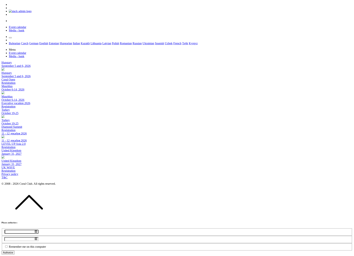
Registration (8, 82)
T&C (4, 177)
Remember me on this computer (27, 246)
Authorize (8, 252)
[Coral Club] (20, 11)
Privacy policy (9, 174)
